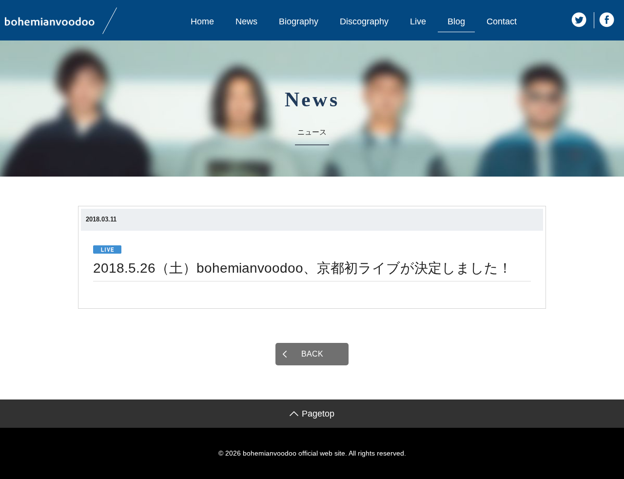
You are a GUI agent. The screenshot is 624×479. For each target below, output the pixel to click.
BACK (312, 354)
